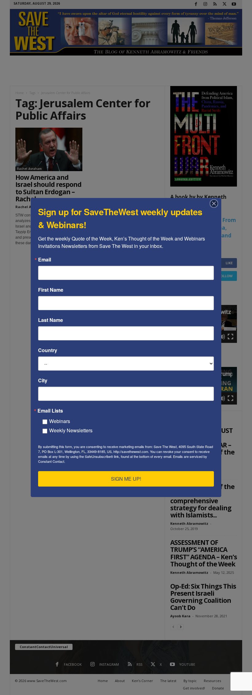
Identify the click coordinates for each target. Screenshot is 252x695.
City (42, 380)
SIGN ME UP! (126, 478)
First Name (50, 289)
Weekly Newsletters (71, 430)
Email (44, 259)
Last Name (50, 320)
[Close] (215, 203)
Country (47, 350)
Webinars (59, 421)
